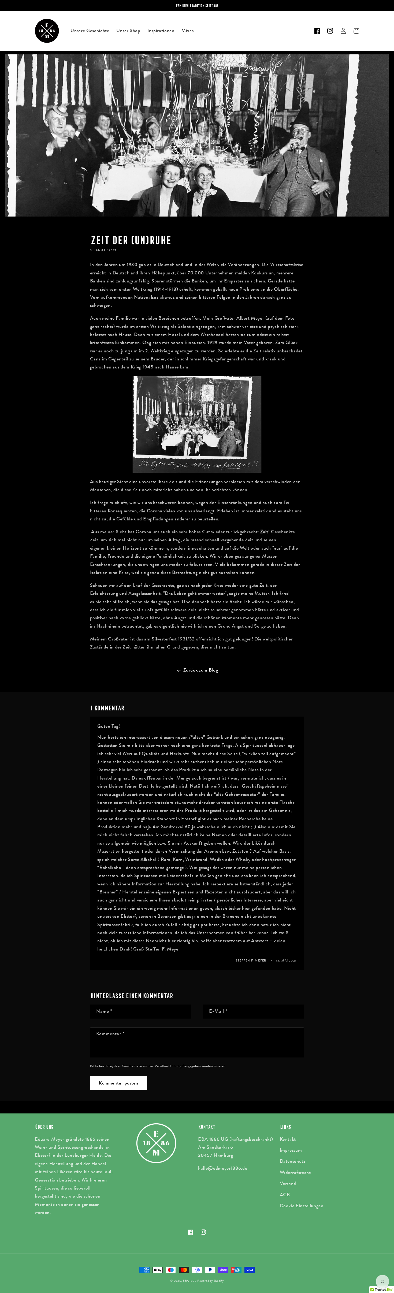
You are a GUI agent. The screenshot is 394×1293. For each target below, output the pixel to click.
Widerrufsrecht (295, 1172)
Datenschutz (293, 1161)
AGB (285, 1194)
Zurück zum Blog (200, 670)
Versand (288, 1183)
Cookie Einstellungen (302, 1205)
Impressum (291, 1150)
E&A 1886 (189, 1281)
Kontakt (288, 1139)
